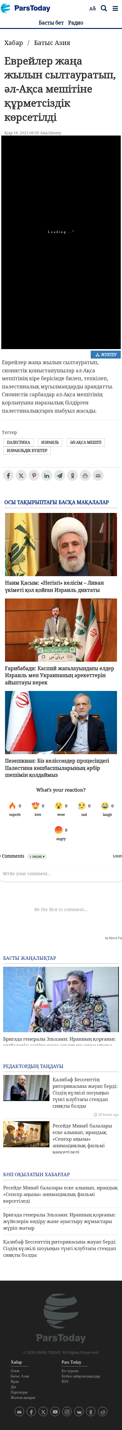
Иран (15, 1381)
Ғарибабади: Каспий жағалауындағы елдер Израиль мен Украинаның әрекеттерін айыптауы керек (59, 675)
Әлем (15, 1371)
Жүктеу (108, 354)
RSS (65, 1381)
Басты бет (51, 22)
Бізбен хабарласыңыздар (81, 1376)
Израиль (50, 442)
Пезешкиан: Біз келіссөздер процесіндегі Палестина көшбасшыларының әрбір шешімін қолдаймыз (57, 767)
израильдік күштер (27, 450)
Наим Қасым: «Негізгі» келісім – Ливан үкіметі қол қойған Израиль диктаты (54, 586)
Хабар (13, 42)
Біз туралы (70, 1371)
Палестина (18, 442)
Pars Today (29, 8)
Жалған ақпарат (23, 1397)
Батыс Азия (52, 42)
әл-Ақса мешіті (85, 442)
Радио (75, 22)
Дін (13, 1387)
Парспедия (19, 1392)
